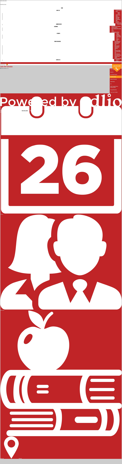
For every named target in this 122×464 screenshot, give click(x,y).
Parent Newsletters (117, 41)
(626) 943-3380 (25, 110)
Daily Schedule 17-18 (5, 68)
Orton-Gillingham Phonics (115, 32)
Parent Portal (117, 43)
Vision (117, 11)
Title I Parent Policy (118, 51)
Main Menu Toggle (3, 4)
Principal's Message (119, 10)
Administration (119, 24)
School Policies (117, 47)
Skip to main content (3, 0)
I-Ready (113, 31)
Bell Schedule (118, 35)
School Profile (119, 13)
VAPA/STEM (117, 18)
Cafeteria (117, 39)
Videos (117, 16)
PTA (115, 49)
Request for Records (118, 60)
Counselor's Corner (118, 22)
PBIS (117, 40)
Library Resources (117, 53)
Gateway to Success (114, 27)
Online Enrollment (117, 42)
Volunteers (116, 48)
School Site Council (117, 50)
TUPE (115, 44)
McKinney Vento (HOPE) (118, 58)
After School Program (118, 55)
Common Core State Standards (116, 26)
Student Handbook (117, 34)
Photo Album (118, 17)
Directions (117, 21)
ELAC (115, 52)
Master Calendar (117, 45)
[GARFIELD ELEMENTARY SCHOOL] (61, 4)
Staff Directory (118, 14)
